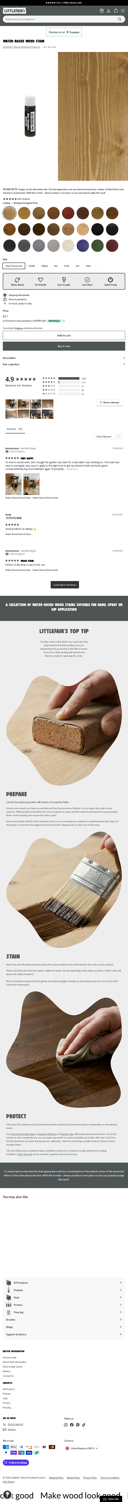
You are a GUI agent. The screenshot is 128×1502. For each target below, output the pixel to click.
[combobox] (64, 19)
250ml (32, 265)
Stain (5, 1398)
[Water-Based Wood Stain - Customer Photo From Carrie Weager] (35, 414)
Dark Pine (39, 213)
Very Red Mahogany (68, 213)
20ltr (99, 265)
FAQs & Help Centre (12, 1366)
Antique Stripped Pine (9, 213)
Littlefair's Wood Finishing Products (21, 46)
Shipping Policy (56, 1477)
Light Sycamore (83, 229)
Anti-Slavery (9, 1481)
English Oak (39, 229)
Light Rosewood (68, 229)
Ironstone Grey (9, 245)
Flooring (7, 1407)
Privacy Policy (90, 1477)
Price (5, 310)
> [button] (65, 585)
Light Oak (97, 213)
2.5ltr (67, 265)
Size (5, 259)
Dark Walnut (53, 229)
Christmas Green (97, 245)
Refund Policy (73, 1477)
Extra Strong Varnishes (23, 1134)
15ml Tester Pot (13, 265)
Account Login (9, 1357)
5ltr (78, 265)
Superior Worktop (47, 1134)
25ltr (88, 265)
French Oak (24, 229)
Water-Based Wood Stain (18, 497)
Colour (20, 202)
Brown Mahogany (53, 213)
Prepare (7, 1393)
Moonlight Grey (39, 245)
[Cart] (116, 11)
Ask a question (11, 364)
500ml (44, 265)
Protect (6, 1403)
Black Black (97, 229)
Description (9, 357)
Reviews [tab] (11, 428)
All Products (9, 1389)
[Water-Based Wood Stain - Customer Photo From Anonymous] (11, 404)
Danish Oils (67, 1134)
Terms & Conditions (110, 1477)
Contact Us (8, 1376)
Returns (6, 1371)
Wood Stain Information (14, 1362)
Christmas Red (112, 245)
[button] (7, 1494)
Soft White (68, 245)
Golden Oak (112, 213)
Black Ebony (112, 229)
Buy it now (64, 346)
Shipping (18, 328)
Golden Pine (24, 213)
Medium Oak (9, 229)
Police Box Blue (83, 245)
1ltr (56, 265)
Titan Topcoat (24, 1154)
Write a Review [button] (111, 402)
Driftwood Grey (24, 245)
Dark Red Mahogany (83, 213)
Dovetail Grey (53, 245)
